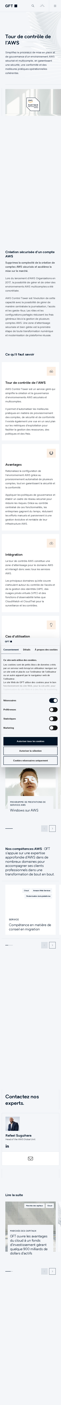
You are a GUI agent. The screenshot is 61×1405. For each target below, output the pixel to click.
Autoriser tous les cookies (30, 741)
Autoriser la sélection (30, 751)
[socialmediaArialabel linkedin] (7, 1146)
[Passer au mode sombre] (42, 6)
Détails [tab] (26, 649)
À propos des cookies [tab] (46, 649)
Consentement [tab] (11, 649)
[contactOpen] (30, 1158)
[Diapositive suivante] (52, 828)
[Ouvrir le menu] (55, 6)
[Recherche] (33, 6)
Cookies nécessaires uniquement (30, 760)
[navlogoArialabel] (11, 6)
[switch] (53, 709)
